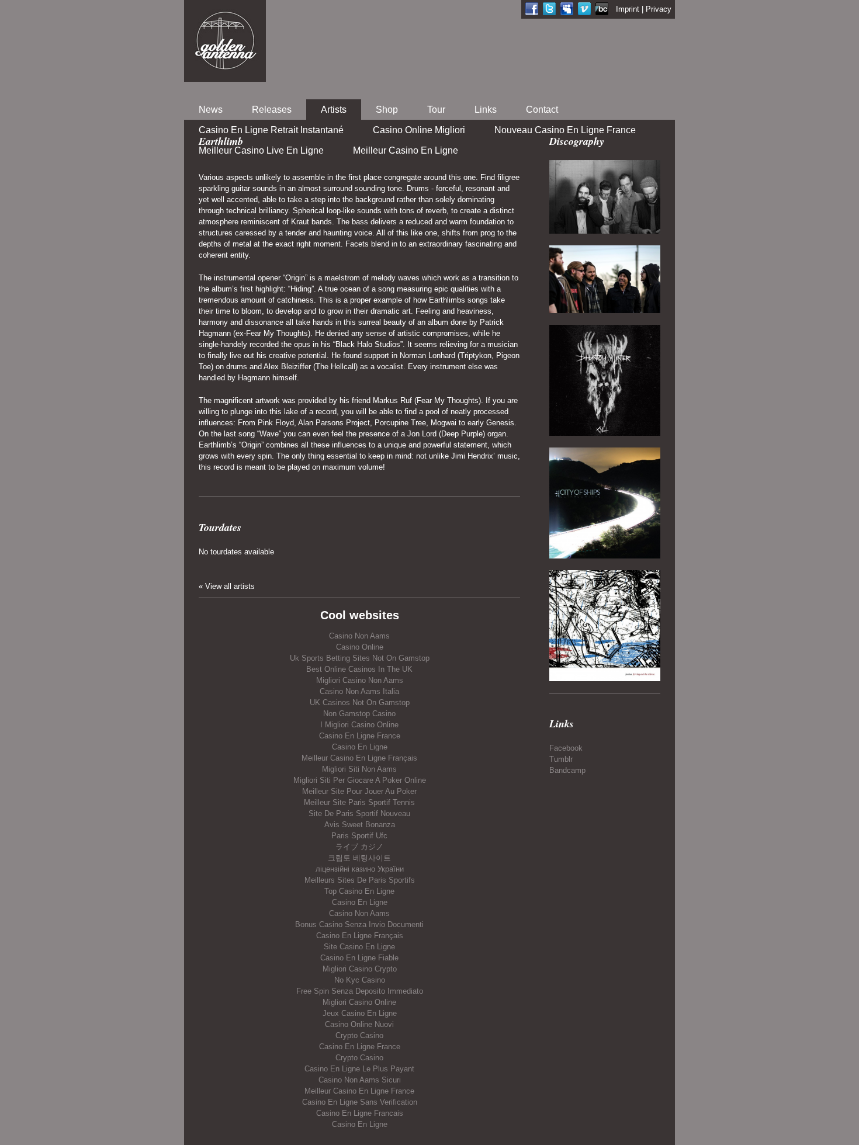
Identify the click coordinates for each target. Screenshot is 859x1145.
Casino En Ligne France (359, 735)
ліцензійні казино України (360, 869)
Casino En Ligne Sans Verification (359, 1102)
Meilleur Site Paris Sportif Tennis (359, 802)
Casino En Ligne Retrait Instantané (271, 130)
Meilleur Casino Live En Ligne (261, 150)
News (211, 109)
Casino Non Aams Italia (359, 691)
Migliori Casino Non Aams (359, 680)
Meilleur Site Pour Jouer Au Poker (359, 791)
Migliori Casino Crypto (360, 968)
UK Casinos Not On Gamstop (360, 702)
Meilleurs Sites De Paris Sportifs (359, 880)
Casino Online (359, 647)
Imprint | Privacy (643, 9)
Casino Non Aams (359, 636)
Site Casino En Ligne (359, 946)
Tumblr (561, 759)
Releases (272, 109)
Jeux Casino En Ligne (360, 1013)
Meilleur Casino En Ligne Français (359, 758)
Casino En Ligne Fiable (359, 957)
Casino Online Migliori (419, 130)
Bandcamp (567, 770)
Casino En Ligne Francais (359, 1113)
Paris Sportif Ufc (359, 835)
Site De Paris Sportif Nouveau (359, 813)
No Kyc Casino (359, 980)
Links (485, 109)
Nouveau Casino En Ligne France (565, 130)
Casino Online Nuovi (359, 1024)
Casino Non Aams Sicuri (359, 1079)
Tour (436, 109)
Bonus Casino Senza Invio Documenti (359, 924)
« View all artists (227, 586)
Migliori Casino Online (359, 1002)
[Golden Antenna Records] (225, 41)
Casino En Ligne (359, 746)
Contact (542, 109)
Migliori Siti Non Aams (359, 769)
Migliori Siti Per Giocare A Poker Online (359, 780)
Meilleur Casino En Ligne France (359, 1091)
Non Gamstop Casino (359, 713)
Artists (334, 109)
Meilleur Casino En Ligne (405, 150)
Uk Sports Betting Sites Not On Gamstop (360, 658)
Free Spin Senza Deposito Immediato (359, 991)
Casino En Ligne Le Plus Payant (359, 1068)
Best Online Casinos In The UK (359, 669)
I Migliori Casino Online (359, 724)
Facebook (566, 748)
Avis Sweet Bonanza (359, 824)
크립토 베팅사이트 (359, 857)
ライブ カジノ (359, 846)
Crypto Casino (359, 1035)
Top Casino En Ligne (359, 891)
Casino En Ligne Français (359, 935)
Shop (387, 109)
